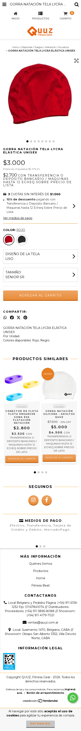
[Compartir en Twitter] (19, 317)
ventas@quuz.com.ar (43, 622)
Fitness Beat (40, 585)
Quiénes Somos (40, 564)
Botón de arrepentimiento (45, 692)
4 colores (59, 406)
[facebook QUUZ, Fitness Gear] (47, 500)
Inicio (15, 47)
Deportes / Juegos (32, 47)
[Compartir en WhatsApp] (5, 317)
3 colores (22, 406)
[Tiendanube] (40, 702)
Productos (40, 571)
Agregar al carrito (22, 458)
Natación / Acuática (57, 47)
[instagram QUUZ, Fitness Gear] (33, 500)
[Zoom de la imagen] (76, 60)
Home (40, 578)
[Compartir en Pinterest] (25, 317)
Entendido (40, 723)
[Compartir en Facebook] (12, 317)
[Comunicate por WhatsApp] (73, 698)
